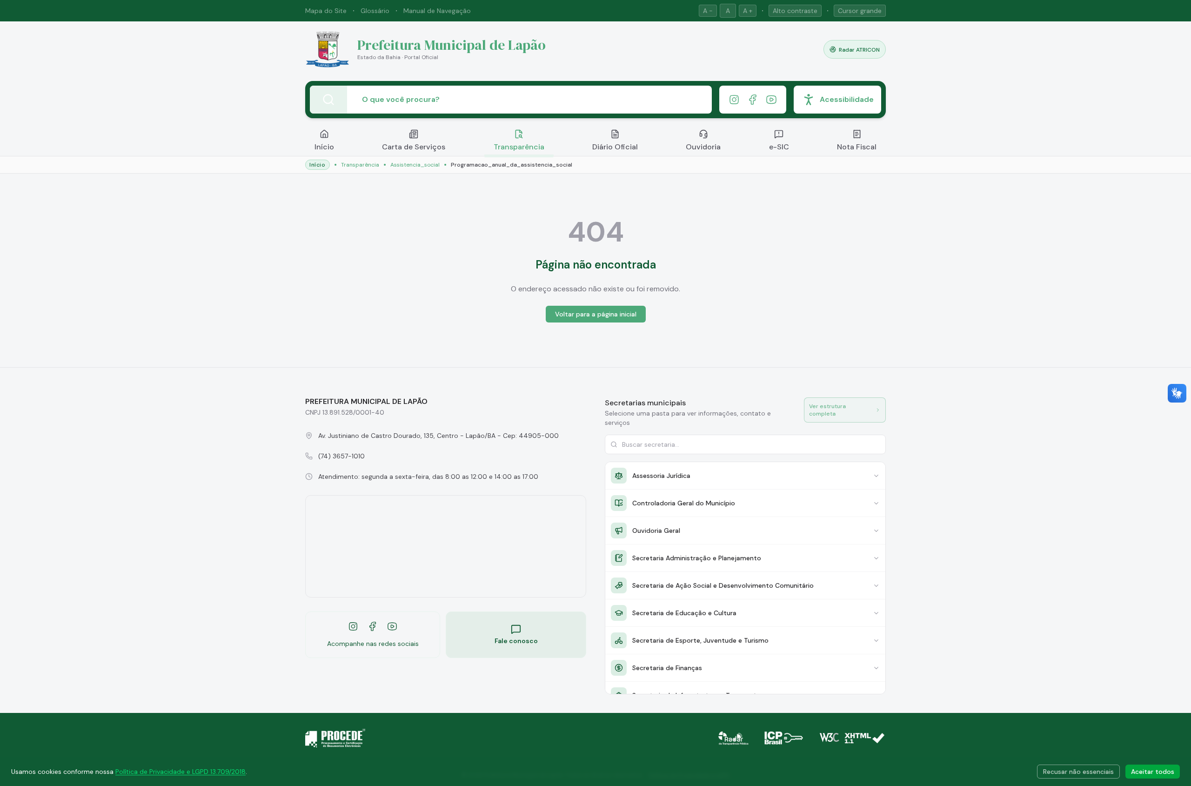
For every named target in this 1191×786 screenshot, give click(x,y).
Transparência (519, 147)
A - (708, 11)
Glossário (375, 11)
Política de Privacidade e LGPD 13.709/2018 (180, 771)
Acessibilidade (847, 99)
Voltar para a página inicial (595, 314)
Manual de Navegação (437, 11)
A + (747, 11)
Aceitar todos (1152, 771)
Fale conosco (516, 641)
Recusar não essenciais (1078, 771)
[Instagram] (734, 99)
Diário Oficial (615, 147)
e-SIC (779, 147)
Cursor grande (860, 11)
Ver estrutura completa (827, 410)
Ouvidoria (703, 147)
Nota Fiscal (857, 147)
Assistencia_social (415, 164)
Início (324, 147)
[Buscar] (328, 100)
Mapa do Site (326, 11)
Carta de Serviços (413, 147)
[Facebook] (752, 99)
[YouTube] (771, 99)
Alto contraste (795, 11)
